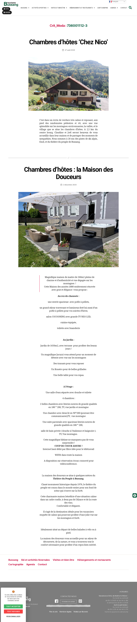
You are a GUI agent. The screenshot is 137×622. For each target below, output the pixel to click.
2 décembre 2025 (70, 185)
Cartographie (102, 8)
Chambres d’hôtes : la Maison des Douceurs (68, 173)
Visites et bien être (58, 8)
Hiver (7, 12)
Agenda (113, 8)
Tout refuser (13, 611)
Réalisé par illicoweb (81, 612)
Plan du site (53, 612)
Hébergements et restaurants (94, 559)
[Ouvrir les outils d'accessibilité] (134, 495)
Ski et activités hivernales (35, 559)
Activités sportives (39, 8)
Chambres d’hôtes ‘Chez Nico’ (68, 42)
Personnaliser (13, 616)
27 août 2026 (70, 50)
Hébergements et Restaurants (81, 8)
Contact (123, 8)
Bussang (24, 8)
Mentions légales (65, 612)
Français (115, 1)
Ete (7, 9)
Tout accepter (13, 606)
